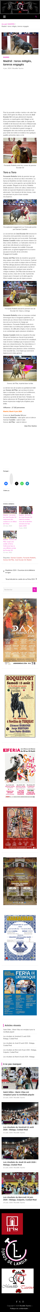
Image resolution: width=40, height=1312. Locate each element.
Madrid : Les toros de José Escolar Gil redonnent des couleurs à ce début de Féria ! (10, 519)
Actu (5, 1087)
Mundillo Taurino (17, 68)
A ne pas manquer (12, 1064)
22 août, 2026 (8, 1097)
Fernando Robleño (29, 558)
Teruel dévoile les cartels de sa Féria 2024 (20, 579)
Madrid (29, 560)
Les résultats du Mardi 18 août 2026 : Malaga (18, 1057)
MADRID (6, 57)
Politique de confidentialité (19, 1308)
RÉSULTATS (7, 1122)
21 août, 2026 (8, 1132)
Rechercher (35, 589)
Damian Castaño (16, 558)
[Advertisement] (20, 91)
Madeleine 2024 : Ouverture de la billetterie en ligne (20, 571)
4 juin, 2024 (7, 68)
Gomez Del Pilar (8, 560)
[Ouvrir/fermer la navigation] (4, 16)
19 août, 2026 (8, 1202)
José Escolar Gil (20, 560)
